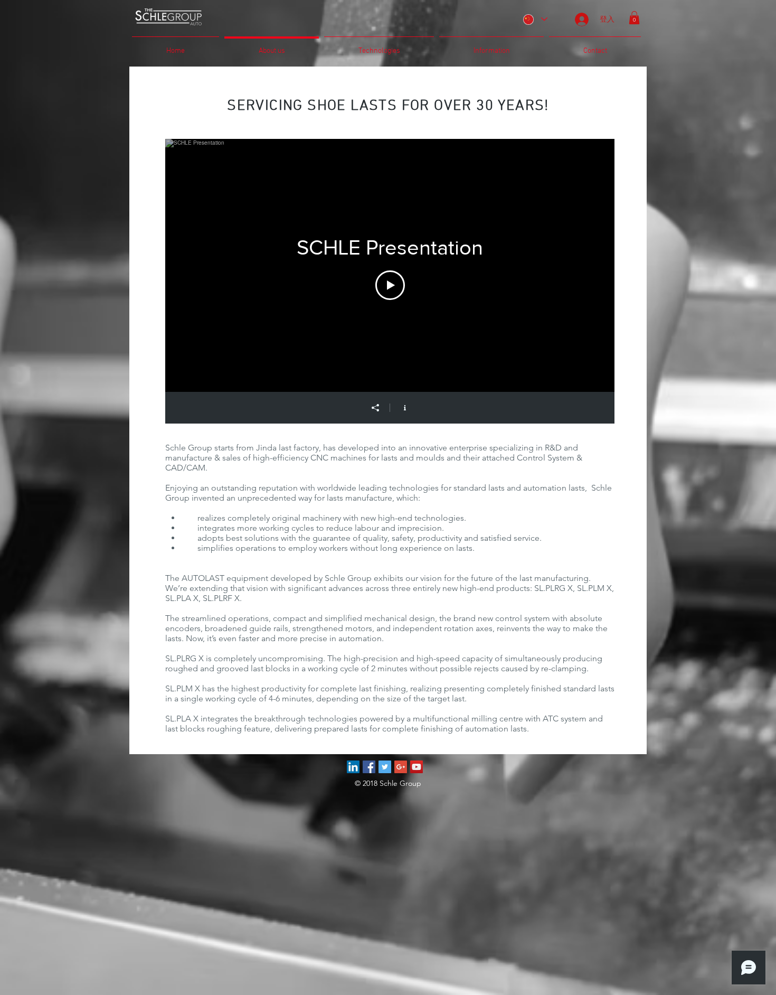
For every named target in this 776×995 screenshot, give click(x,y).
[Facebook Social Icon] (369, 767)
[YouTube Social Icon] (416, 767)
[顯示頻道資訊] (405, 408)
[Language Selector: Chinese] (535, 19)
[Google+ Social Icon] (400, 767)
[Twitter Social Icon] (384, 767)
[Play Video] (390, 285)
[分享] (375, 407)
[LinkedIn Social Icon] (353, 767)
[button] (634, 17)
